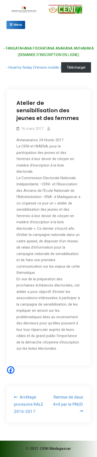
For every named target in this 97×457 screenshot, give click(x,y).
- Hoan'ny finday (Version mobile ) (33, 67)
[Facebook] (10, 370)
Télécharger (76, 67)
